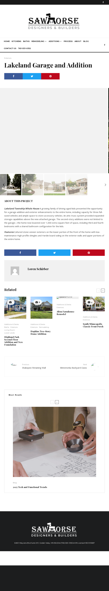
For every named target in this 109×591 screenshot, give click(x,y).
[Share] (13, 76)
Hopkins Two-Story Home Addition (41, 332)
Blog (86, 41)
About (78, 41)
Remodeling (38, 41)
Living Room (9, 330)
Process (68, 41)
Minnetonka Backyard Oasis (73, 366)
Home (7, 41)
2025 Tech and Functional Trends (30, 487)
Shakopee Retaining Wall (34, 366)
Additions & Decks (11, 324)
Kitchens (16, 41)
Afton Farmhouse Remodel (65, 312)
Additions (54, 41)
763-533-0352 (24, 48)
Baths (26, 41)
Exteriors (7, 58)
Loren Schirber (38, 269)
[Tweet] (32, 76)
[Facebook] (103, 2)
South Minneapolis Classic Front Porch (93, 325)
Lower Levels (9, 333)
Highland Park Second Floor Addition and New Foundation (13, 341)
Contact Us (10, 48)
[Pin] (50, 76)
